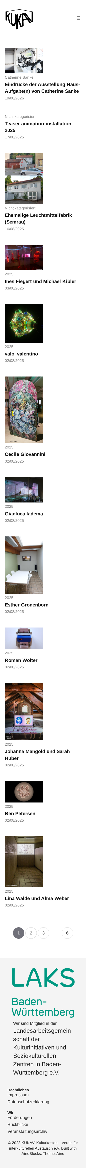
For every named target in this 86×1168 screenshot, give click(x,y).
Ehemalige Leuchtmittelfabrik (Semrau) (38, 218)
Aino (60, 1154)
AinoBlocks (31, 1154)
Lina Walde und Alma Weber (37, 898)
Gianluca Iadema (24, 513)
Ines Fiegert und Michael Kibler (40, 281)
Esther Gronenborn (26, 604)
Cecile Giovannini (25, 454)
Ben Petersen (20, 813)
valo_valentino (21, 353)
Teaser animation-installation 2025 (38, 127)
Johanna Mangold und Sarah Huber (37, 755)
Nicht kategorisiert (20, 117)
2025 (9, 274)
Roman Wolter (21, 660)
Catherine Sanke (19, 77)
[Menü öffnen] (78, 18)
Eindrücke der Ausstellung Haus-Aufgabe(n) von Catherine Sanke (42, 88)
